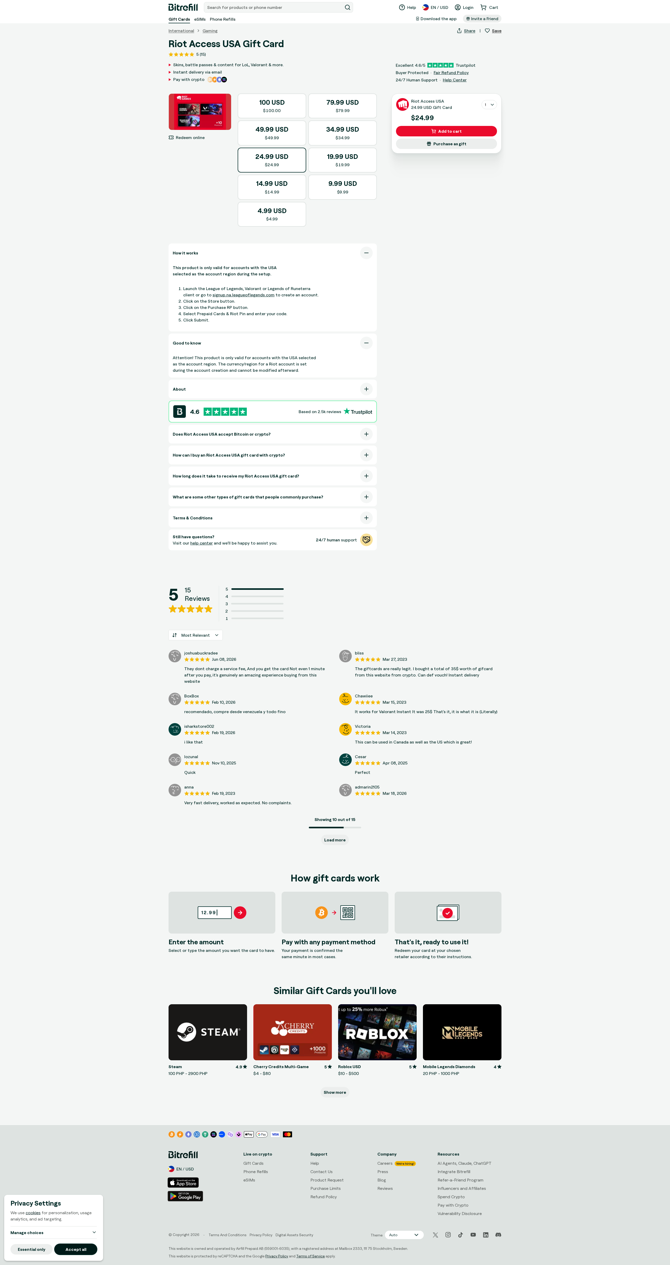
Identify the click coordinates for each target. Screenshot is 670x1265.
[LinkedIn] (486, 1234)
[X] (435, 1235)
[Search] (347, 7)
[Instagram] (448, 1234)
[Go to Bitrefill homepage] (183, 7)
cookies (33, 1212)
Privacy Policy (276, 1256)
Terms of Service (310, 1256)
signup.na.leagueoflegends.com (244, 294)
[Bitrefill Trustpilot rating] (225, 412)
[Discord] (498, 1234)
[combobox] (273, 7)
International (181, 30)
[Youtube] (473, 1234)
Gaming (210, 30)
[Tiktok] (460, 1234)
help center (201, 543)
